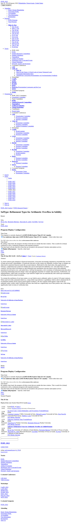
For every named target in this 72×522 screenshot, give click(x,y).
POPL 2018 (11, 196)
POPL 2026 (11, 183)
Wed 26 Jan (15, 43)
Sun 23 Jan (15, 38)
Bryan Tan (4, 222)
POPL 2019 (11, 195)
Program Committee (22, 118)
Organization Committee (23, 116)
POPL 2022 (4, 208)
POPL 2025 (11, 185)
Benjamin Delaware (34, 423)
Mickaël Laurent (41, 414)
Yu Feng (40, 222)
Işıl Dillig (35, 222)
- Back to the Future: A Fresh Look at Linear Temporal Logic (34, 72)
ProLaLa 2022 (5, 495)
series (10, 208)
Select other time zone (55, 237)
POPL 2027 (11, 181)
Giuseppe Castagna (13, 414)
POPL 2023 (11, 188)
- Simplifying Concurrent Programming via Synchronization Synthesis (36, 75)
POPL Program (12, 20)
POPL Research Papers (20, 208)
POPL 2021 (11, 191)
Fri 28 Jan (15, 47)
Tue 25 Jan (15, 42)
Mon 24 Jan (15, 40)
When (2, 254)
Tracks (6, 48)
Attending (7, 8)
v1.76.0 (18, 450)
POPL (14, 52)
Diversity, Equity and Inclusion (21, 64)
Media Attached (15, 417)
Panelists (18, 154)
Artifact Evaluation (17, 58)
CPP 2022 (4, 478)
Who (2, 220)
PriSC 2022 (4, 494)
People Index (16, 111)
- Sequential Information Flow (25, 74)
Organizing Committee (19, 97)
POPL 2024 (11, 186)
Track (2, 224)
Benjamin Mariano (13, 222)
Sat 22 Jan (15, 37)
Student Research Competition (21, 53)
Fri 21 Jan (15, 35)
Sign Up (3, 520)
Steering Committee (21, 119)
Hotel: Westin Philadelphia (16, 10)
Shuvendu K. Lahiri (25, 222)
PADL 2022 (4, 504)
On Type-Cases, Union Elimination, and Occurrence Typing (28, 411)
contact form (4, 447)
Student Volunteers (17, 55)
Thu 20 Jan (15, 33)
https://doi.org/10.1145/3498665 (10, 290)
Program (7, 18)
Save (2, 250)
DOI (2, 289)
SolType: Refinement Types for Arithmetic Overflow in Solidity (30, 426)
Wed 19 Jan (15, 32)
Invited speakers (20, 153)
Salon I (24, 256)
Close (2, 252)
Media (2, 366)
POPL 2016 (11, 200)
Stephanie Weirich (41, 256)
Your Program (12, 22)
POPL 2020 (11, 193)
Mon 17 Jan (15, 28)
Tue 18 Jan (15, 30)
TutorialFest (15, 57)
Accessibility (12, 13)
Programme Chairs (21, 171)
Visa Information (13, 15)
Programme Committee (22, 173)
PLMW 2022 (5, 492)
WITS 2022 (4, 497)
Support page (4, 452)
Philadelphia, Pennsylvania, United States (30, 3)
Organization (8, 94)
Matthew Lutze (26, 416)
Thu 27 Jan (15, 45)
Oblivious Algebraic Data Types (20, 419)
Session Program (6, 396)
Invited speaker (20, 131)
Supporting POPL (13, 11)
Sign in (6, 203)
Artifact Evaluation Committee (25, 126)
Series (10, 178)
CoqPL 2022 (4, 487)
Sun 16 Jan (15, 27)
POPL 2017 (11, 198)
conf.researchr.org (9, 450)
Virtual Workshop (17, 62)
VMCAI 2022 (5, 480)
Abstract (3, 258)
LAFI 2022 (4, 489)
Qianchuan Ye (12, 423)
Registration (11, 17)
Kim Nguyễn (62, 414)
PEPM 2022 (4, 490)
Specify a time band (24, 249)
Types (29, 256)
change (29, 402)
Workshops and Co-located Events (22, 60)
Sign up (6, 205)
